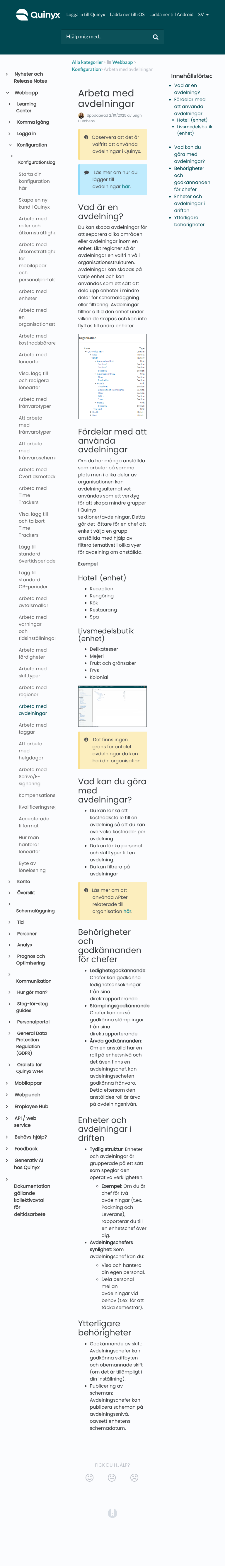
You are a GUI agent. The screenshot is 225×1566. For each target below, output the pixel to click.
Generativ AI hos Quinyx (28, 1164)
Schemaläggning (33, 911)
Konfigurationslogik (34, 163)
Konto (23, 882)
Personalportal (33, 1022)
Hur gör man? (31, 992)
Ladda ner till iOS (127, 14)
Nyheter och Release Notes (30, 77)
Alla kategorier (87, 62)
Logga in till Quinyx (85, 14)
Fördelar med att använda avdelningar (190, 106)
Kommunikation (33, 981)
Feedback (26, 1148)
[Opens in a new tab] (112, 1513)
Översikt (25, 893)
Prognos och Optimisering (30, 959)
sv (201, 14)
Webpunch (27, 1094)
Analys (24, 945)
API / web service (25, 1122)
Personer (26, 934)
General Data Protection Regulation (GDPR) (31, 1043)
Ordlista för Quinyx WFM (29, 1068)
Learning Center (26, 107)
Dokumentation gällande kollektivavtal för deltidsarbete (32, 1200)
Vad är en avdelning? (187, 89)
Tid (20, 922)
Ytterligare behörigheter (189, 221)
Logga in (26, 134)
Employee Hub (31, 1106)
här (126, 186)
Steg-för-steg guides (32, 1007)
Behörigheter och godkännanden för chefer (192, 179)
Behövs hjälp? (30, 1137)
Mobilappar (28, 1083)
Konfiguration (31, 145)
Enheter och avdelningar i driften (189, 203)
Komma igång (32, 122)
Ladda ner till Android (171, 14)
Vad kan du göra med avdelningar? (189, 154)
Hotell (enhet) (192, 120)
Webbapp (26, 92)
